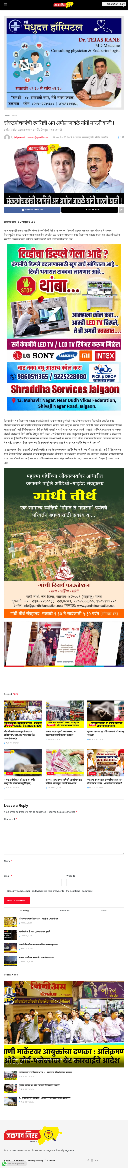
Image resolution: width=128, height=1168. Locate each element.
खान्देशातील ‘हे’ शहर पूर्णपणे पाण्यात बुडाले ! (35, 931)
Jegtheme (69, 1150)
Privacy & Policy (35, 1160)
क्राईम (92, 725)
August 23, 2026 (12, 743)
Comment (10, 819)
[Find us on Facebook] (88, 1160)
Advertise (19, 1160)
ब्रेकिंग (97, 137)
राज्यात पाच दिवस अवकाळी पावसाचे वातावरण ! (36, 957)
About (7, 1160)
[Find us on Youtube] (96, 1160)
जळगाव (14, 115)
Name (8, 861)
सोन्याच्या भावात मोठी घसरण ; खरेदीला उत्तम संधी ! (38, 918)
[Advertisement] (64, 680)
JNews (14, 1150)
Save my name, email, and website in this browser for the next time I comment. (50, 891)
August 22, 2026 (96, 788)
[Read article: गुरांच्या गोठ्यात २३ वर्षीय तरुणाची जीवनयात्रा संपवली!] (106, 714)
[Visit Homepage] (64, 5)
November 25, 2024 (62, 137)
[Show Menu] (5, 5)
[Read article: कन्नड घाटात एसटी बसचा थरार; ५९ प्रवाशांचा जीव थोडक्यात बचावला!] (65, 714)
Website (70, 876)
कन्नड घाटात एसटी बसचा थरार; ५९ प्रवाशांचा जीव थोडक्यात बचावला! (45, 1072)
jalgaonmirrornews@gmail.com (31, 137)
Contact (51, 1160)
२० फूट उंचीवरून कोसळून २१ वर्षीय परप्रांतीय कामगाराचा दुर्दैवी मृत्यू (44, 1098)
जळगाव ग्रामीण (88, 137)
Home (7, 115)
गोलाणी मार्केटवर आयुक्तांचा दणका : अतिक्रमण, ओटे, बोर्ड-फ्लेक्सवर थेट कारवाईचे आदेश (19, 735)
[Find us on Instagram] (92, 1160)
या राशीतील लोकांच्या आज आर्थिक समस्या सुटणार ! (38, 944)
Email (8, 875)
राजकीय (104, 137)
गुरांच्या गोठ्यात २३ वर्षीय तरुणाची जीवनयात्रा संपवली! (39, 1085)
